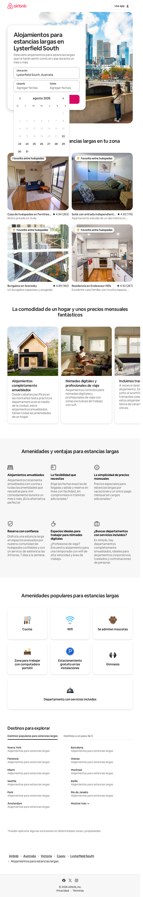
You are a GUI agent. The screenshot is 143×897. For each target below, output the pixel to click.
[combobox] (47, 74)
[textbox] (30, 88)
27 (48, 144)
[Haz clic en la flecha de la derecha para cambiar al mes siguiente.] (63, 98)
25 (34, 144)
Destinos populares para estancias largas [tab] (32, 736)
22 (63, 136)
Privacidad (62, 890)
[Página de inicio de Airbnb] (16, 6)
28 (56, 144)
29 (63, 144)
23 (19, 144)
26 (41, 144)
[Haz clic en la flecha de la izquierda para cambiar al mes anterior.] (20, 98)
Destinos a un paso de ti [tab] (78, 736)
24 (27, 144)
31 (27, 151)
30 (19, 151)
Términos (78, 890)
